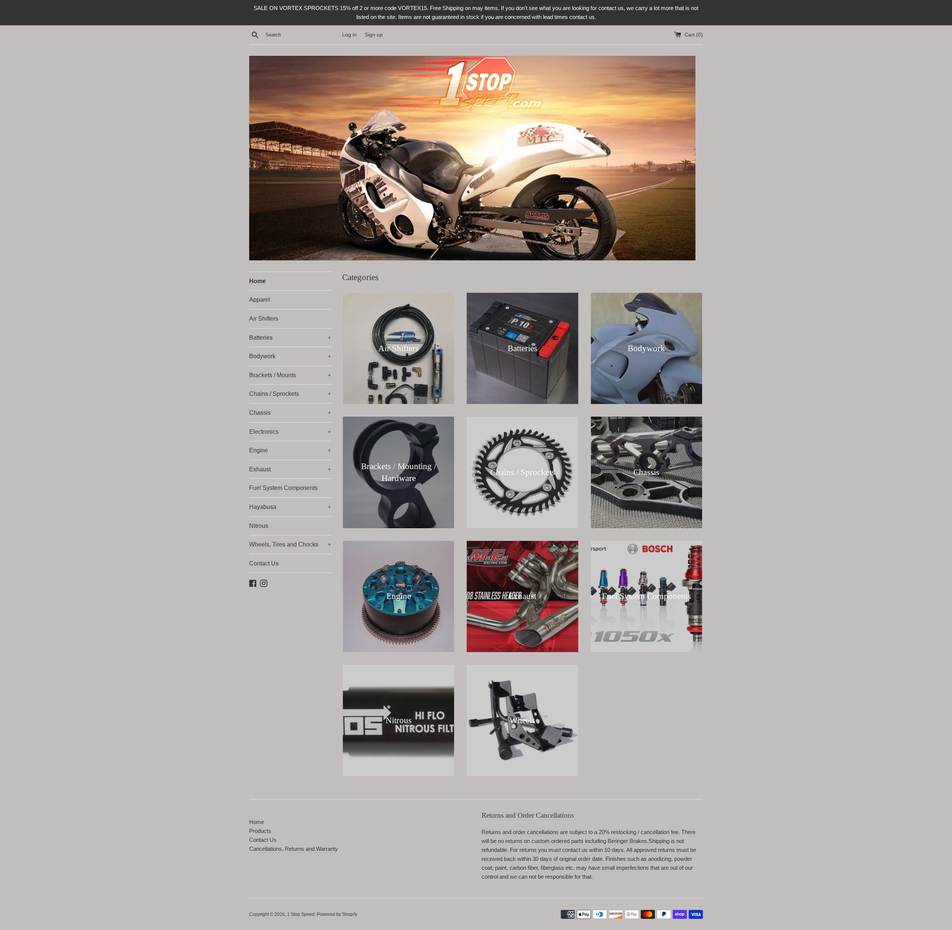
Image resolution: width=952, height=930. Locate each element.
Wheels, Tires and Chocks (290, 544)
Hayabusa (290, 507)
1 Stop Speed (301, 914)
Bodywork (290, 356)
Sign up (374, 35)
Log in (349, 35)
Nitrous (258, 526)
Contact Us (264, 563)
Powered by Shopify (337, 914)
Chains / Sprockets (290, 394)
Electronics (290, 432)
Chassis (290, 413)
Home (257, 281)
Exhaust (290, 469)
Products (260, 831)
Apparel (259, 299)
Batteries (290, 337)
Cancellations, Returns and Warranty (293, 849)
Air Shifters (263, 318)
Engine (290, 450)
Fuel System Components (283, 488)
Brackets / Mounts (290, 375)
